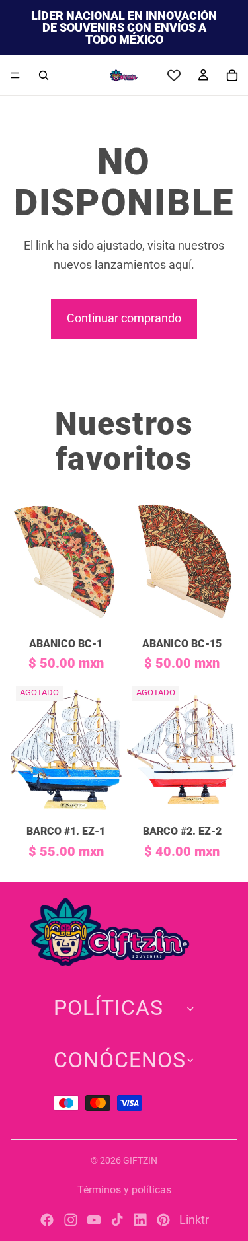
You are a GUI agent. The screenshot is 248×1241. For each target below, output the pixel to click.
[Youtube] (94, 1220)
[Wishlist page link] (174, 75)
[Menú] (15, 75)
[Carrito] (232, 75)
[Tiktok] (117, 1220)
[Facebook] (47, 1220)
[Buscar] (43, 75)
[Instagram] (71, 1220)
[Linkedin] (140, 1220)
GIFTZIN (140, 1160)
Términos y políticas (124, 1190)
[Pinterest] (163, 1220)
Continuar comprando (124, 318)
